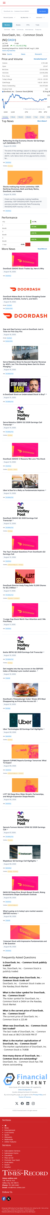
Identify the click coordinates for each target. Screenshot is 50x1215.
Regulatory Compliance (13, 598)
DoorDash (9, 305)
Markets (7, 25)
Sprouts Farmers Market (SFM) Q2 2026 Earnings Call (24, 828)
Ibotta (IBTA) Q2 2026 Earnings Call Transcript (23, 652)
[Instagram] (33, 1103)
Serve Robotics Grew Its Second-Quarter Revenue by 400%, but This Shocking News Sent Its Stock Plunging (24, 364)
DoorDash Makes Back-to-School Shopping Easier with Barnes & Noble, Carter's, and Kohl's (24, 297)
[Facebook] (22, 1103)
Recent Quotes (8, 17)
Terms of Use (45, 1208)
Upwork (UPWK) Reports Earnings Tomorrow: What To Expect (25, 761)
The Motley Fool (9, 373)
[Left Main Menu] (4, 3)
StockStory (8, 162)
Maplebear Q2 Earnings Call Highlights (20, 861)
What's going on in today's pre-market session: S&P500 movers (23, 912)
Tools (37, 25)
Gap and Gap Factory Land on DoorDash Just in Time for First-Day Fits (23, 330)
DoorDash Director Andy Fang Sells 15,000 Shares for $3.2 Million (24, 586)
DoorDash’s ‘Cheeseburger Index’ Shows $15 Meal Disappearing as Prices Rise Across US (24, 700)
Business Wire (9, 308)
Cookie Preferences (29, 1210)
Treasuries (38, 29)
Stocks (18, 25)
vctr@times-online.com (16, 1187)
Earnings (10, 435)
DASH (11, 40)
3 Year (42, 117)
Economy (10, 166)
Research (38, 54)
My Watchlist (24, 17)
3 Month (28, 117)
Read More (42, 249)
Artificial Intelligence (13, 564)
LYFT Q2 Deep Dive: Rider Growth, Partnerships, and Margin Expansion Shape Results (23, 795)
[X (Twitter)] (16, 1103)
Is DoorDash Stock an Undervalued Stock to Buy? (25, 394)
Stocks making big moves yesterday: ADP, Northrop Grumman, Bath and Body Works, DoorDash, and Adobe (21, 189)
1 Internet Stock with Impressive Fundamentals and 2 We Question (25, 942)
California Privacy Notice (17, 1210)
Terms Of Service (25, 1097)
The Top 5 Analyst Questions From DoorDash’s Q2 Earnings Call (24, 553)
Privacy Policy (38, 1095)
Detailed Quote (40, 59)
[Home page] (25, 1172)
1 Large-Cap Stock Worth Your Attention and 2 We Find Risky (24, 620)
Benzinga (8, 708)
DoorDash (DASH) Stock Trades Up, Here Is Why (23, 268)
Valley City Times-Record (17, 1208)
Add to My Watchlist (8, 51)
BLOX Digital (32, 1212)
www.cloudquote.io (25, 1090)
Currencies (20, 29)
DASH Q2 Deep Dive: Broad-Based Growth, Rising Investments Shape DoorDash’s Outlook (24, 893)
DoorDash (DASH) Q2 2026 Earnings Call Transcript (20, 519)
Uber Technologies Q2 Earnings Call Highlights (24, 729)
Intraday (5, 117)
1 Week (12, 117)
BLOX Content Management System (17, 1212)
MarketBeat (8, 736)
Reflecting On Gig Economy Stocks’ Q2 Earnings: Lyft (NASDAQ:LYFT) (24, 142)
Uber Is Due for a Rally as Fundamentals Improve (24, 490)
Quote (9, 54)
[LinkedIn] (27, 1103)
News (13, 29)
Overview (7, 29)
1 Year (36, 117)
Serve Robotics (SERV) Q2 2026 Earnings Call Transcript (22, 423)
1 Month (20, 117)
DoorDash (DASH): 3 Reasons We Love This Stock (24, 459)
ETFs (28, 25)
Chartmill (8, 678)
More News (41, 121)
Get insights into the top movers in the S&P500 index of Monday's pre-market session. (23, 670)
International (29, 29)
